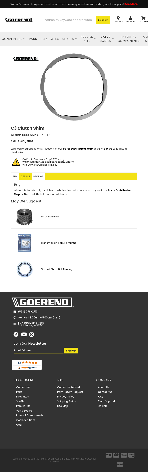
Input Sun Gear (50, 216)
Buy (15, 176)
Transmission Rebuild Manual (59, 243)
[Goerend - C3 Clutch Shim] (26, 58)
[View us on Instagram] (31, 335)
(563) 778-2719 (28, 311)
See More (131, 4)
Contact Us (104, 148)
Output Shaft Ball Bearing (57, 269)
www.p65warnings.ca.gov (42, 164)
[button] (75, 20)
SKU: (14, 141)
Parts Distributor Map (78, 148)
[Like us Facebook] (16, 335)
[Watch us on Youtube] (24, 335)
